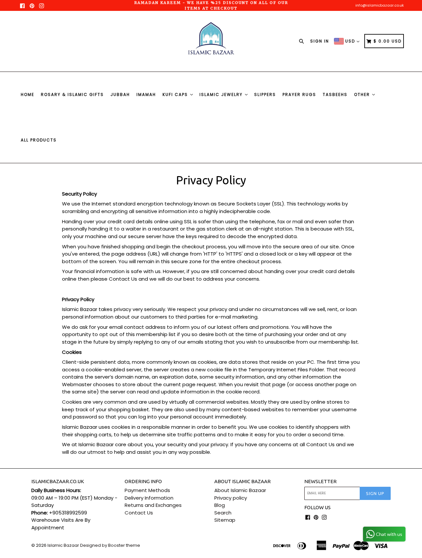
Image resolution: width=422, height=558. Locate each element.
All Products (39, 140)
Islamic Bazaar (63, 545)
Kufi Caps (176, 94)
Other (363, 94)
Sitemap (224, 519)
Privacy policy (230, 497)
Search (222, 512)
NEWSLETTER (320, 481)
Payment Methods (147, 490)
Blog (219, 505)
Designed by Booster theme (110, 545)
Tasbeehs (335, 94)
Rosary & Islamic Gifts (72, 94)
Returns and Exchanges (153, 505)
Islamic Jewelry (221, 94)
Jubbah (120, 94)
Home (27, 94)
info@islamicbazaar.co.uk (379, 5)
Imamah (146, 94)
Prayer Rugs (299, 94)
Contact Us (139, 512)
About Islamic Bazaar (240, 490)
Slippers (265, 94)
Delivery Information (149, 497)
